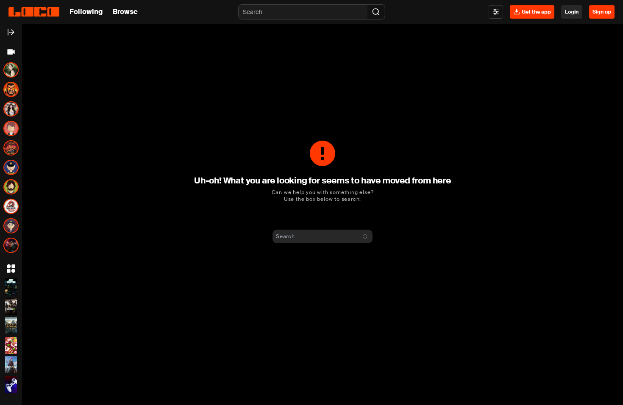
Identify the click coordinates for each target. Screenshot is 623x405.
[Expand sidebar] (11, 32)
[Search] (375, 12)
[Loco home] (33, 12)
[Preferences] (496, 12)
